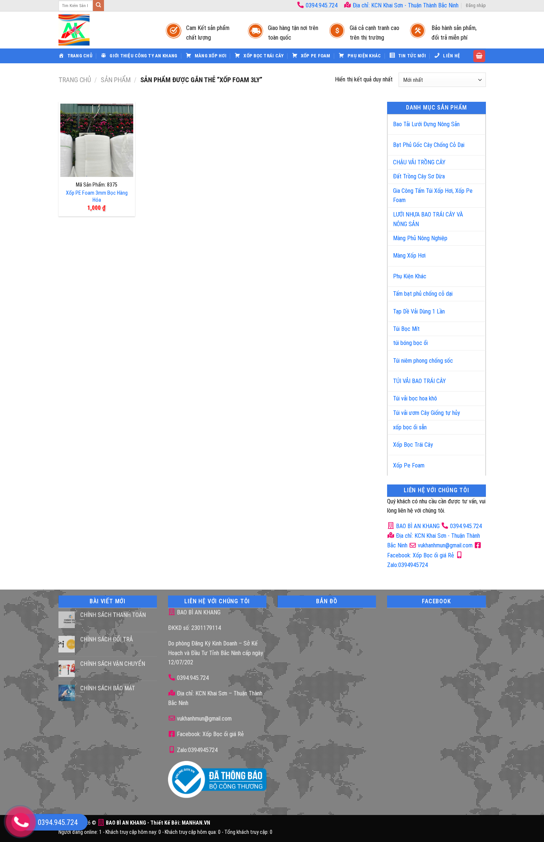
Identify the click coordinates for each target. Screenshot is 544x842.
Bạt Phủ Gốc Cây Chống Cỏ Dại (428, 144)
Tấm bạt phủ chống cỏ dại (423, 293)
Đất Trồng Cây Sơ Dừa (419, 176)
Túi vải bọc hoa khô (415, 398)
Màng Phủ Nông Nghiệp (420, 238)
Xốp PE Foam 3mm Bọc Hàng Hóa (97, 196)
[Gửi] (98, 5)
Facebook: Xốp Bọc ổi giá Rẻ (209, 734)
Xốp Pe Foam (408, 465)
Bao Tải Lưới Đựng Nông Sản (426, 124)
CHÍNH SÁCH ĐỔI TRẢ (106, 639)
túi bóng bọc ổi (410, 342)
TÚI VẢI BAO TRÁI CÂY (419, 381)
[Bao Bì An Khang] (104, 29)
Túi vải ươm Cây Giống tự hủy (426, 412)
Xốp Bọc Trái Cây (413, 444)
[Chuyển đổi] (472, 121)
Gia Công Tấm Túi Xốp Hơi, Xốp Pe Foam (433, 195)
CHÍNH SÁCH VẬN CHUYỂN (112, 663)
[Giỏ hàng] (479, 56)
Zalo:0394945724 (196, 750)
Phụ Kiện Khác (409, 276)
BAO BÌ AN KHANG (417, 526)
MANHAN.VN (196, 823)
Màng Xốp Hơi (409, 255)
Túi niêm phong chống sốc (423, 360)
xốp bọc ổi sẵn (410, 427)
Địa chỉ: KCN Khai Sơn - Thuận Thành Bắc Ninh (405, 5)
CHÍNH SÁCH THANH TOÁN (113, 614)
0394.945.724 (322, 5)
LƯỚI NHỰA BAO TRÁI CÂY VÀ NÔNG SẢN (428, 219)
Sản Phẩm (116, 80)
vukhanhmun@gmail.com (444, 545)
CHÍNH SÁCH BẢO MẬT (107, 688)
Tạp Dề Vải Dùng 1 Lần (419, 311)
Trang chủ (74, 80)
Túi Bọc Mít (406, 328)
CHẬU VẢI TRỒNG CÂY (419, 162)
